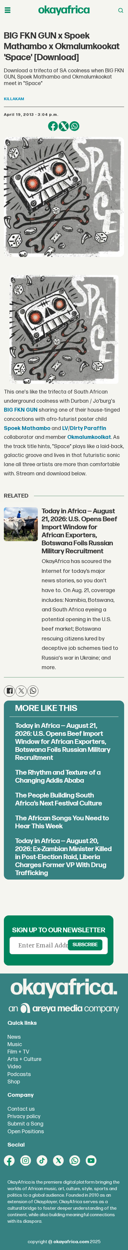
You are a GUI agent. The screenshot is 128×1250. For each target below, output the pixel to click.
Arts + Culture (24, 1059)
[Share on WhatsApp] (74, 126)
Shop (13, 1082)
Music (14, 1044)
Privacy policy (23, 1116)
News (14, 1037)
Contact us (21, 1109)
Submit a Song (25, 1124)
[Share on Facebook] (53, 126)
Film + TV (18, 1052)
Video (14, 1067)
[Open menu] (7, 10)
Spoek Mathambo (27, 428)
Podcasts (19, 1074)
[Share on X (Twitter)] (64, 126)
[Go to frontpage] (64, 10)
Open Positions (25, 1131)
